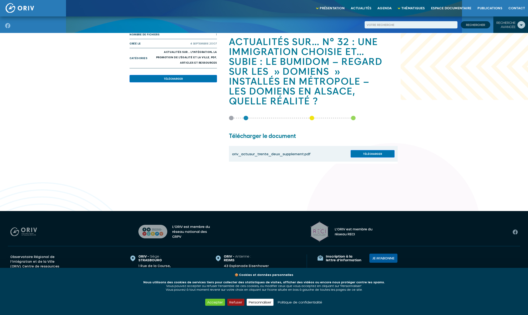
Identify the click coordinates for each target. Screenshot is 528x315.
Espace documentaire (451, 8)
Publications (489, 8)
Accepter (215, 302)
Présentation (332, 8)
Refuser (235, 302)
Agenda (384, 8)
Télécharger (173, 78)
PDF (213, 57)
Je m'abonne (383, 258)
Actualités (361, 8)
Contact (516, 8)
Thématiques (413, 8)
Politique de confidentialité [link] (300, 302)
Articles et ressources (198, 62)
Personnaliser (260, 302)
